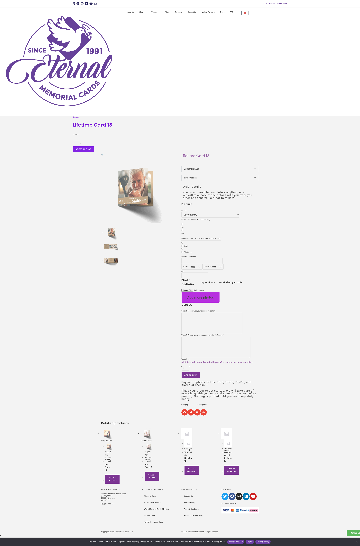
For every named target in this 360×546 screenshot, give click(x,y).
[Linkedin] (246, 496)
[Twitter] (225, 496)
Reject (250, 542)
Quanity (184, 210)
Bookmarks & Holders (152, 503)
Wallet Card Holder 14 (228, 457)
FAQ (231, 12)
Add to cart (190, 375)
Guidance (178, 12)
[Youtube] (253, 496)
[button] (102, 155)
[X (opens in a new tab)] (74, 3)
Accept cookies (236, 542)
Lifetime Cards (149, 516)
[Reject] (356, 541)
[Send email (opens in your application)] (96, 3)
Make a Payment (208, 12)
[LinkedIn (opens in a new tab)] (86, 3)
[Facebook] (232, 496)
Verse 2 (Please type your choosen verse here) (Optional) (202, 335)
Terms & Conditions (191, 509)
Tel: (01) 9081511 (108, 504)
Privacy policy (263, 542)
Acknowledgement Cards (153, 522)
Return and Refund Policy (193, 516)
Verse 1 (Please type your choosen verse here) (198, 311)
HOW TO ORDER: (190, 178)
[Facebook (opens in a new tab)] (78, 3)
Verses (154, 12)
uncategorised (202, 405)
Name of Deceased (188, 256)
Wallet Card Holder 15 (188, 457)
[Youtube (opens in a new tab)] (91, 3)
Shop (141, 12)
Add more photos (200, 297)
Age (182, 271)
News (222, 12)
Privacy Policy (189, 503)
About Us (130, 12)
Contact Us (192, 12)
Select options (83, 149)
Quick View (107, 441)
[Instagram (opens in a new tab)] (82, 3)
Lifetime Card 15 (108, 466)
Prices (167, 12)
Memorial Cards (150, 496)
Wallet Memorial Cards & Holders (156, 509)
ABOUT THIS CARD (191, 169)
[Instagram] (239, 496)
